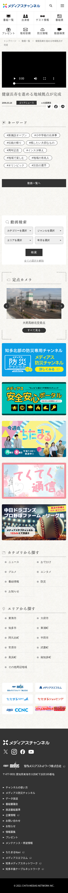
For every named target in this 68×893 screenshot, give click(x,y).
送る (63, 106)
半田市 (45, 637)
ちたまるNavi (13, 852)
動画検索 (59, 33)
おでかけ (46, 561)
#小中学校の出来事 (45, 135)
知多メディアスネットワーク (22, 863)
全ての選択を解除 (34, 260)
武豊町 (45, 647)
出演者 (25, 20)
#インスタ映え (35, 150)
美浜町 (12, 657)
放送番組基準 (13, 809)
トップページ (10, 41)
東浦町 (45, 627)
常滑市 (12, 647)
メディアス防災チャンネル (20, 793)
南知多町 (46, 657)
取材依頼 (25, 33)
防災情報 (42, 33)
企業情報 (10, 815)
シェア (56, 106)
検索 (34, 252)
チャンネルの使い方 (17, 787)
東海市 (12, 618)
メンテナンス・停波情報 (19, 843)
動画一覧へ (34, 183)
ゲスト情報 (42, 20)
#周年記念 (13, 150)
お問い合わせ (13, 821)
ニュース (13, 561)
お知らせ (13, 591)
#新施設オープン (17, 135)
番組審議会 (12, 804)
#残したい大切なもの (41, 142)
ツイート (49, 106)
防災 (43, 581)
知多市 (12, 627)
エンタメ (46, 571)
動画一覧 (26, 41)
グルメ (12, 571)
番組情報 (13, 581)
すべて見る (34, 330)
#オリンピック (15, 165)
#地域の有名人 (40, 157)
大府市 (45, 618)
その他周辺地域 (17, 667)
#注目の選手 (39, 165)
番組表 (59, 20)
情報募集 (10, 832)
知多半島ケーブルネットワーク (23, 869)
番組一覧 (8, 20)
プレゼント (8, 33)
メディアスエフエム (17, 858)
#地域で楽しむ (15, 157)
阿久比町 (13, 637)
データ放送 (12, 798)
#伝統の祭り (14, 142)
